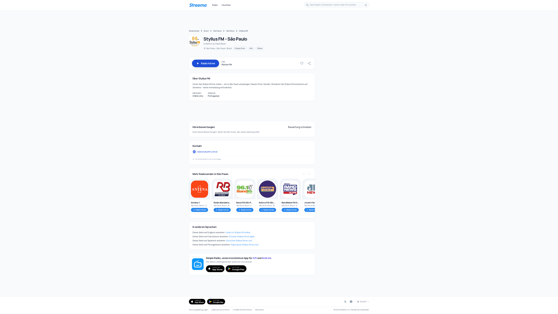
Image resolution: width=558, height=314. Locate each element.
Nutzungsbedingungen (198, 310)
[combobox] (336, 5)
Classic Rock (240, 48)
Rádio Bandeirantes (222, 202)
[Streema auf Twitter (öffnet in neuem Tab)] (345, 301)
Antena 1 (195, 202)
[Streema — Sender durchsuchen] (198, 5)
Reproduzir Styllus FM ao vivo (245, 244)
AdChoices (259, 310)
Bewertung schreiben (299, 127)
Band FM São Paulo (244, 202)
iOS (255, 258)
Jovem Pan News (312, 202)
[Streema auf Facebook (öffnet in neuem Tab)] (351, 301)
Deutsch (363, 301)
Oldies (259, 48)
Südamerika (194, 31)
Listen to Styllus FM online (238, 232)
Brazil (206, 31)
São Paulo (217, 31)
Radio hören (199, 210)
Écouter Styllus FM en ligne (242, 236)
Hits (251, 48)
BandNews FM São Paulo (290, 202)
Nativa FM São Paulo (267, 202)
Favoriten (226, 5)
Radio (215, 5)
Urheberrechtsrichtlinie (242, 310)
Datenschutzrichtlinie (220, 310)
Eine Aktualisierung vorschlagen (207, 159)
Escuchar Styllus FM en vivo (239, 240)
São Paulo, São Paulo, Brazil (217, 48)
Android (266, 258)
